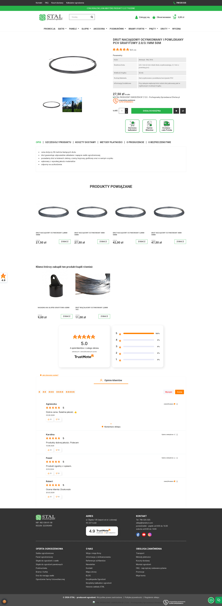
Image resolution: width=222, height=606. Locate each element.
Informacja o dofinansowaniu (98, 557)
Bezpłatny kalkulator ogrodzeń (99, 583)
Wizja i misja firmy (93, 553)
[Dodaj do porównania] (183, 111)
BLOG (88, 575)
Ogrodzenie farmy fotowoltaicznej (50, 579)
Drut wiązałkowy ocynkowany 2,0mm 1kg (91, 309)
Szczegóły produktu (58, 142)
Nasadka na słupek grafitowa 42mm (53, 308)
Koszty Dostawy (85, 142)
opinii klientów (84, 348)
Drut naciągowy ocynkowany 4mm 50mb (128, 234)
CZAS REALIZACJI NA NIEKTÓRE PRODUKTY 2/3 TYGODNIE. (111, 8)
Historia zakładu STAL (95, 587)
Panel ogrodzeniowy (44, 557)
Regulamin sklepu (152, 597)
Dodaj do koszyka (152, 111)
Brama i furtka (42, 572)
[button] (41, 375)
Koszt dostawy (57, 3)
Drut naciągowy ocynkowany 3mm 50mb (51, 234)
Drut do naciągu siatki (45, 575)
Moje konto (141, 575)
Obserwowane (163, 17)
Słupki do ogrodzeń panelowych (49, 564)
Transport (140, 553)
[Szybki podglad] (61, 206)
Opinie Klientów (149, 129)
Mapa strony (91, 572)
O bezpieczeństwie (159, 142)
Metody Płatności (111, 142)
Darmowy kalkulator (132, 129)
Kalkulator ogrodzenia (75, 3)
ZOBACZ (64, 242)
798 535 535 (181, 3)
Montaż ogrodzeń (143, 564)
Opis (38, 142)
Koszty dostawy (143, 561)
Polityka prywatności (133, 597)
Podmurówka (41, 568)
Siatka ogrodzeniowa (45, 553)
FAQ (46, 3)
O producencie (135, 142)
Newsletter (90, 564)
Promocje (140, 572)
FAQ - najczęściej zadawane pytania (151, 568)
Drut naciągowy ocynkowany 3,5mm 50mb (90, 234)
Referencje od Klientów (95, 561)
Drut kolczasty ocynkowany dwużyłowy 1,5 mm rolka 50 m (164, 234)
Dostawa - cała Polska (167, 129)
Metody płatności (143, 557)
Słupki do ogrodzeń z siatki (47, 561)
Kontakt (39, 3)
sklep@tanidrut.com (144, 523)
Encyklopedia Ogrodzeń (96, 579)
